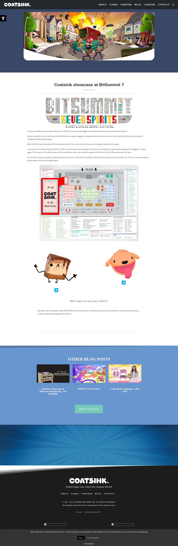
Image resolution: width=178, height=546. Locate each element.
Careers (149, 5)
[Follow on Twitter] (56, 290)
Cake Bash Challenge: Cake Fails (125, 390)
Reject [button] (81, 538)
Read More (145, 532)
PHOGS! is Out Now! (89, 388)
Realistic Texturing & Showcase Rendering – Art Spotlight (53, 391)
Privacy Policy (93, 512)
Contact (164, 5)
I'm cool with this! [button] (93, 538)
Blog (138, 5)
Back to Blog (89, 409)
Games (113, 5)
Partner (126, 5)
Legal (79, 512)
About (102, 5)
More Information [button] (89, 543)
